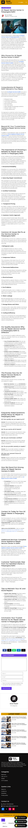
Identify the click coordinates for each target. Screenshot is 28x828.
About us (5, 826)
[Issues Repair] (8, 2)
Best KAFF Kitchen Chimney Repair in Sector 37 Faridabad (19, 744)
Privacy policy (4, 795)
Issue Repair (9, 15)
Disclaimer (3, 793)
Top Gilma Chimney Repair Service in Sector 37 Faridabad (19, 730)
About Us (3, 789)
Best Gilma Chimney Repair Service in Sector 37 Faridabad (19, 724)
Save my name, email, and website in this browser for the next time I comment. (13, 684)
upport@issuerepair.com (12, 806)
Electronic (3, 774)
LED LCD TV (4, 776)
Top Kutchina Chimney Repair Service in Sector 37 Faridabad (19, 717)
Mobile (3, 778)
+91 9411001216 (9, 804)
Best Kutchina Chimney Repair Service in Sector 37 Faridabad (19, 737)
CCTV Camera (4, 780)
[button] (26, 2)
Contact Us (4, 791)
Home (4, 823)
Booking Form (20, 825)
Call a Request (21, 817)
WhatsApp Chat (21, 821)
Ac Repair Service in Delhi (14, 92)
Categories (14, 705)
